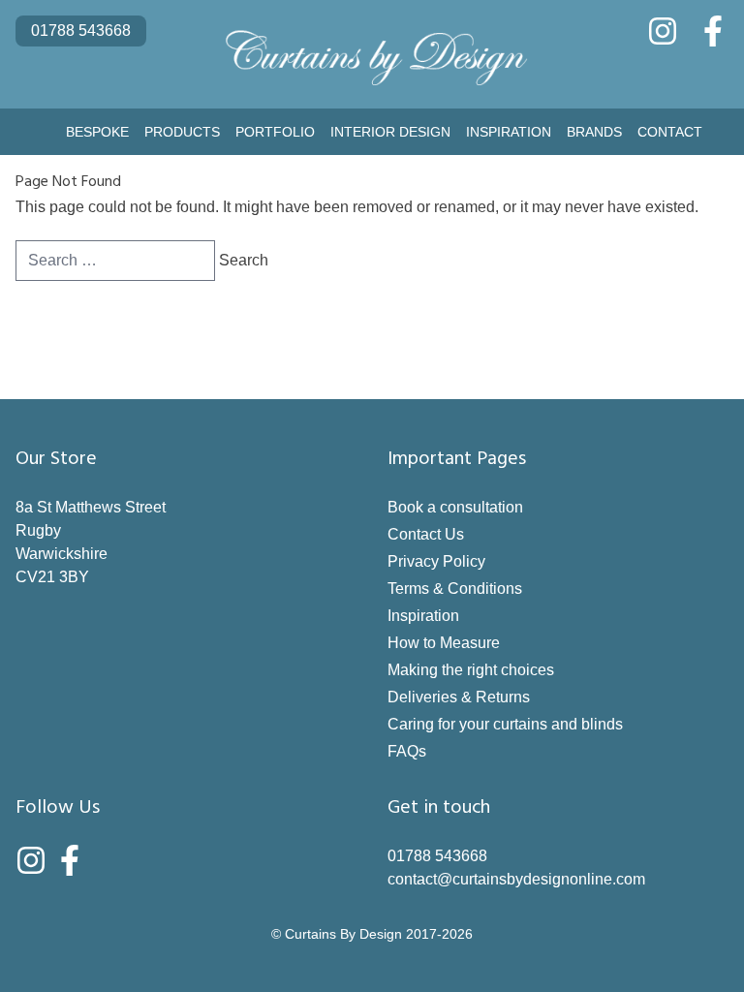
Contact (669, 132)
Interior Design (390, 132)
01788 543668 (81, 30)
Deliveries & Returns (459, 697)
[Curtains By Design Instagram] (662, 31)
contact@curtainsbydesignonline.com (516, 879)
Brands (594, 132)
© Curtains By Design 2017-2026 (372, 934)
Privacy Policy (436, 561)
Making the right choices (471, 670)
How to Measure (444, 643)
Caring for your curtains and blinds (505, 724)
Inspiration (508, 132)
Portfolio (275, 132)
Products (182, 132)
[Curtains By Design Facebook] (713, 31)
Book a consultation (455, 507)
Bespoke (97, 132)
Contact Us (426, 534)
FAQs (407, 751)
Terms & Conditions (455, 588)
